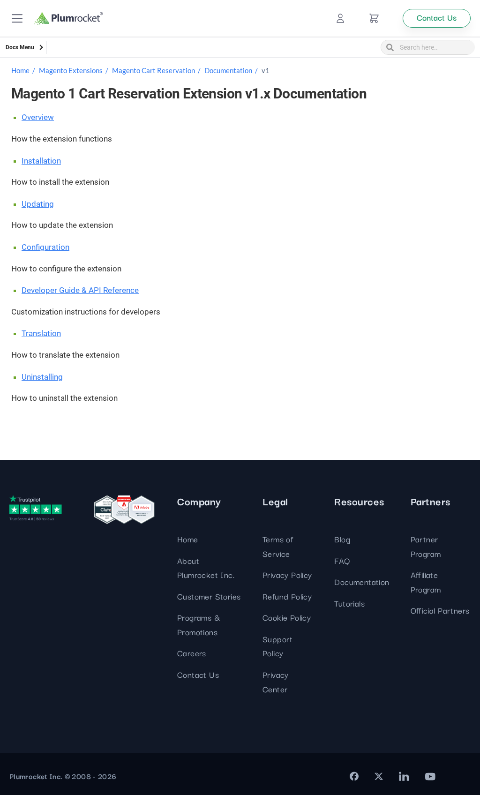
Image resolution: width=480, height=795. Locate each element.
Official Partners (440, 610)
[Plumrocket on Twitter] (379, 776)
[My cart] (374, 18)
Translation (41, 333)
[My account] (340, 18)
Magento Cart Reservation (153, 70)
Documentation (228, 70)
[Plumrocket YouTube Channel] (430, 776)
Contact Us (198, 674)
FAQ (342, 560)
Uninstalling (42, 377)
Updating (38, 204)
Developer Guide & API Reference (80, 290)
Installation (41, 160)
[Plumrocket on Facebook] (354, 776)
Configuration (45, 247)
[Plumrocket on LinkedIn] (404, 776)
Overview (38, 117)
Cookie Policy (286, 617)
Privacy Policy (287, 574)
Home (20, 70)
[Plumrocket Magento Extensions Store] (68, 18)
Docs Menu (20, 47)
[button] (17, 18)
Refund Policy (287, 596)
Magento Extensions (71, 70)
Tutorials (349, 603)
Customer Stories (208, 596)
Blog (342, 538)
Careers (191, 652)
